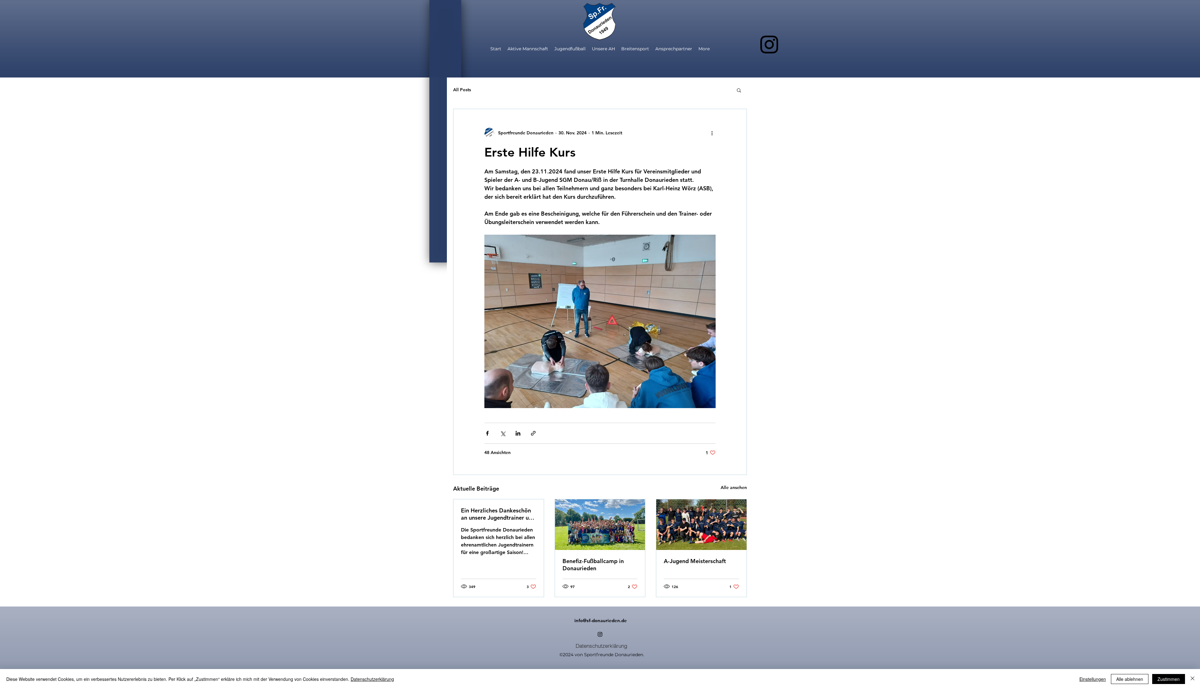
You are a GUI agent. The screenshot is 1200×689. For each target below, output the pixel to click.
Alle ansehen (734, 487)
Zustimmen (1169, 679)
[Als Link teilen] (533, 433)
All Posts (462, 89)
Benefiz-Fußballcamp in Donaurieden (593, 564)
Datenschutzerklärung (372, 679)
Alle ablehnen (1129, 679)
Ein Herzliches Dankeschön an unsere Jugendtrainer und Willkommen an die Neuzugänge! (498, 514)
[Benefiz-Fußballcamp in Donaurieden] (600, 524)
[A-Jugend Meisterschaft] (701, 524)
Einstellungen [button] (1092, 679)
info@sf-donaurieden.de (600, 620)
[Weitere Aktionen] (712, 133)
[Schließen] (1192, 679)
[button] (739, 89)
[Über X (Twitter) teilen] (503, 433)
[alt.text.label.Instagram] (769, 44)
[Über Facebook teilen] (487, 433)
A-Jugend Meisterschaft (695, 561)
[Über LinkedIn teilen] (518, 433)
